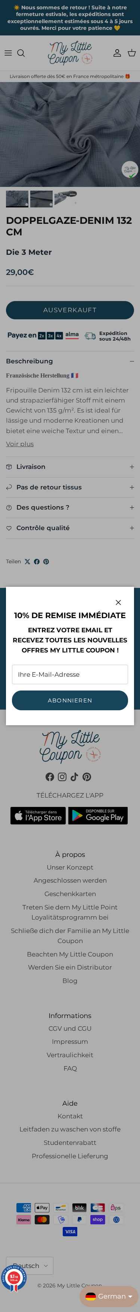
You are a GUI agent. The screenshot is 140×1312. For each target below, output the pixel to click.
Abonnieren (70, 700)
